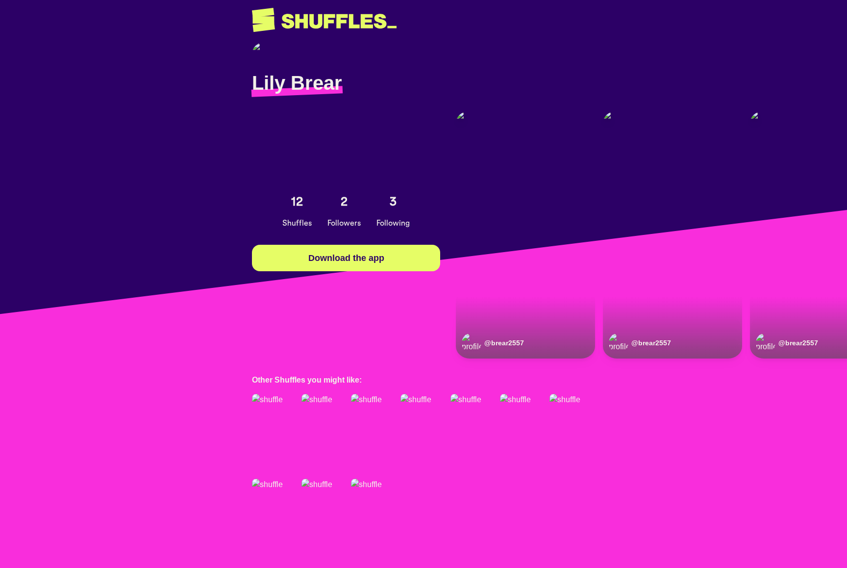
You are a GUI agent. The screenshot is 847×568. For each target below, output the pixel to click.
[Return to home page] (324, 20)
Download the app (346, 258)
